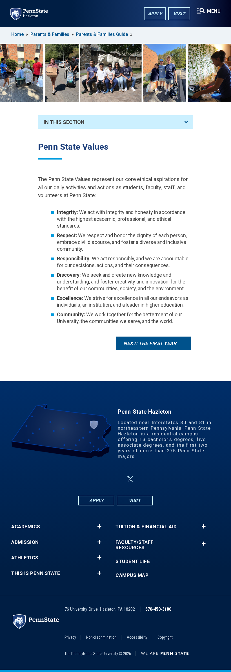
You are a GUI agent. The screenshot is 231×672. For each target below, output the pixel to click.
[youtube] (144, 479)
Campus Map (131, 575)
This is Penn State (35, 573)
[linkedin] (117, 479)
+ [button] (99, 526)
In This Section (64, 122)
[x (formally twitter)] (130, 479)
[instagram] (102, 479)
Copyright (165, 637)
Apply (155, 13)
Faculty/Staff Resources (134, 545)
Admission (25, 542)
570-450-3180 (158, 609)
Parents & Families (49, 34)
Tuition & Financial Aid (146, 526)
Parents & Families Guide (102, 34)
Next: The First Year (149, 343)
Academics (25, 526)
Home (17, 34)
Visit (179, 13)
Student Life (132, 561)
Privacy (70, 637)
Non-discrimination (101, 637)
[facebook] (87, 479)
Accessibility (137, 637)
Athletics (25, 557)
